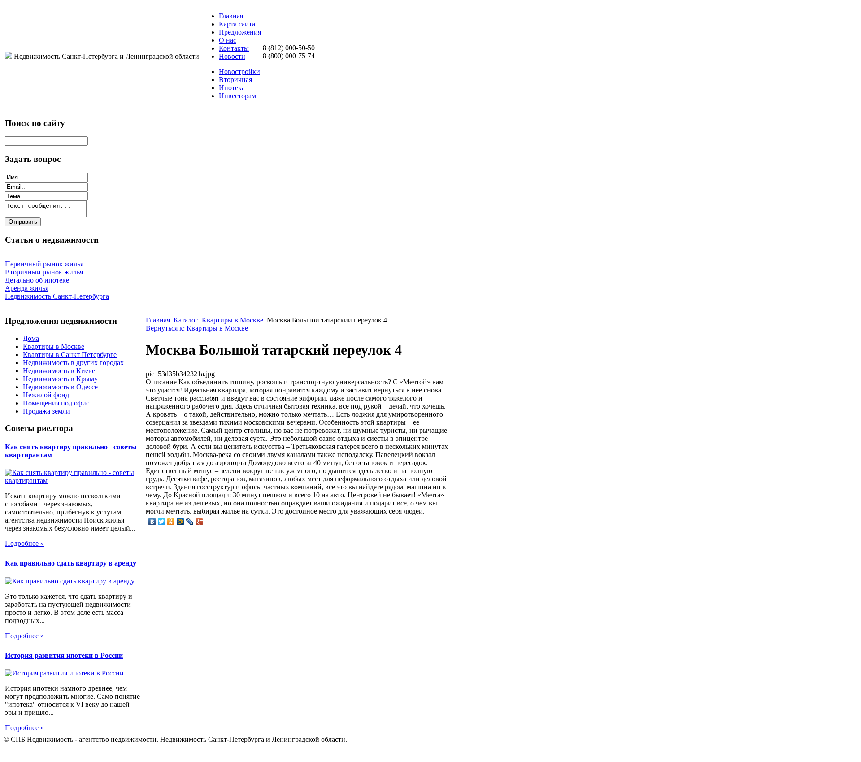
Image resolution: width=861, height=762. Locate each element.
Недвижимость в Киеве (59, 370)
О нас (227, 40)
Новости (232, 56)
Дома (31, 338)
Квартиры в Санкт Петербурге (70, 354)
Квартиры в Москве (53, 346)
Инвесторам (237, 96)
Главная (231, 16)
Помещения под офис (56, 403)
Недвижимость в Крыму (60, 379)
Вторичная (235, 79)
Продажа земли (46, 411)
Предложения (240, 32)
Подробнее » (24, 543)
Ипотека (232, 87)
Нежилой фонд (46, 395)
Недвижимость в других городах (73, 362)
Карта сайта (237, 24)
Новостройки (239, 71)
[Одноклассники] (171, 521)
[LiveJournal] (190, 521)
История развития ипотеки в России (64, 655)
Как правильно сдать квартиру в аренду (70, 563)
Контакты (234, 48)
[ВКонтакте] (152, 521)
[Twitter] (161, 521)
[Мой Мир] (180, 521)
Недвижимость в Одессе (60, 387)
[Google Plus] (199, 521)
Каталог (186, 320)
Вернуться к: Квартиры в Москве (197, 328)
